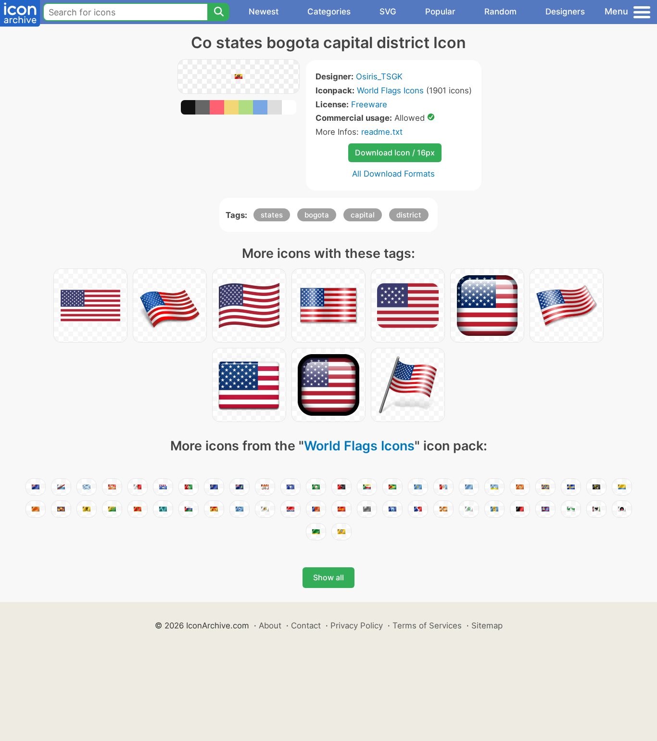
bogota (316, 214)
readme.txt (382, 132)
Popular (440, 11)
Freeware (369, 104)
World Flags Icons (390, 90)
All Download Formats (393, 174)
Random (500, 11)
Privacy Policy (356, 625)
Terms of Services (427, 625)
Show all (328, 577)
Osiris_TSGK (379, 76)
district (408, 214)
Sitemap (487, 625)
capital (363, 214)
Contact (306, 625)
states (272, 214)
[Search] (218, 12)
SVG (387, 11)
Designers (565, 11)
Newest (263, 11)
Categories (329, 11)
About (270, 625)
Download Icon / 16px (395, 152)
